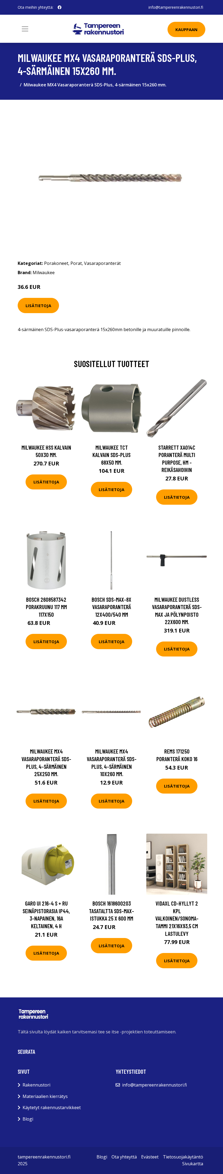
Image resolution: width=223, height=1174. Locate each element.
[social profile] (59, 7)
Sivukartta (192, 1164)
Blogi (28, 1119)
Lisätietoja (38, 305)
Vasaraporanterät (102, 263)
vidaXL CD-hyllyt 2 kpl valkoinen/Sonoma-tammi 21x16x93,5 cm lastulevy (177, 918)
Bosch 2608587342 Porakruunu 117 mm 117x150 (46, 607)
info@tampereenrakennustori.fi (175, 7)
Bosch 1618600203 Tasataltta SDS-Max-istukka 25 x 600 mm (111, 911)
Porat (76, 263)
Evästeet (150, 1157)
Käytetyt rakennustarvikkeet (52, 1108)
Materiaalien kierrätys (45, 1096)
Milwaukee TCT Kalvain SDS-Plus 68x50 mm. (111, 455)
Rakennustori (36, 1085)
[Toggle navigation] (25, 29)
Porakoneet (56, 263)
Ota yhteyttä (124, 1157)
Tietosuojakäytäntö (183, 1157)
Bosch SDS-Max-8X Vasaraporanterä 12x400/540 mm (111, 607)
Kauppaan (186, 29)
